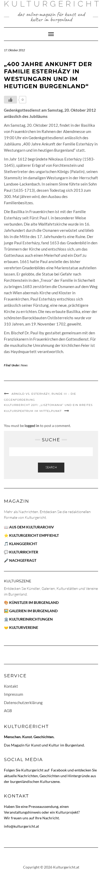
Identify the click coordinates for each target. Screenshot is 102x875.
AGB (8, 710)
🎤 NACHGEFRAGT (20, 560)
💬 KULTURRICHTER (21, 552)
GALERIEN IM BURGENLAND (33, 611)
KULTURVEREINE (23, 627)
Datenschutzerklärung (23, 702)
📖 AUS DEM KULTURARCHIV (29, 527)
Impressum (13, 694)
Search (51, 467)
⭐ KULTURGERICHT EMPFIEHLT (31, 535)
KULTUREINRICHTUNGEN (31, 619)
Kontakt (11, 686)
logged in (32, 425)
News (24, 365)
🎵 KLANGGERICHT (20, 543)
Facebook (59, 770)
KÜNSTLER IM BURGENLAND (34, 602)
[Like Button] (10, 100)
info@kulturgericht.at (21, 826)
